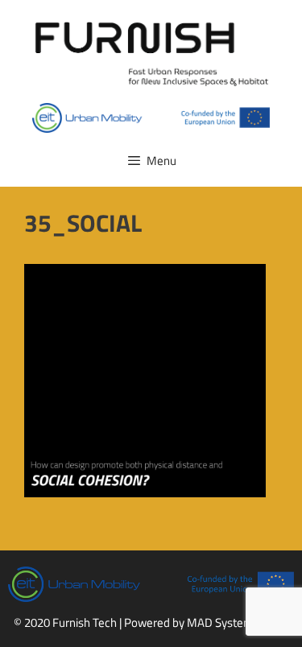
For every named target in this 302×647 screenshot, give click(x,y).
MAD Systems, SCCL (238, 622)
